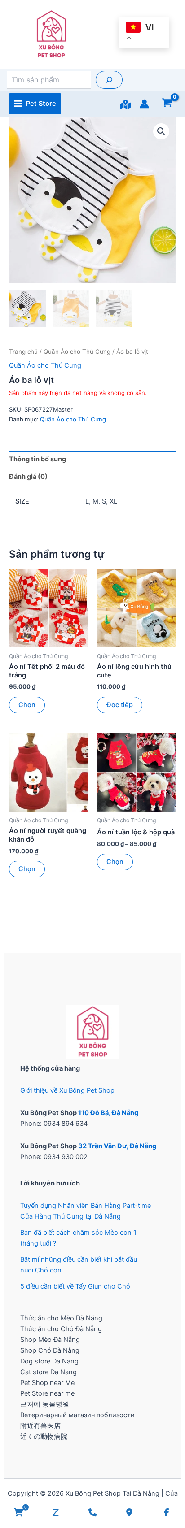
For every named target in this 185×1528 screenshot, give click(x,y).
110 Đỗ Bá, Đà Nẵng (108, 1113)
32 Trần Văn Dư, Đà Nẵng (117, 1146)
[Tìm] (109, 80)
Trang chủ (23, 351)
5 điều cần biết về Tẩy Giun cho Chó (75, 1286)
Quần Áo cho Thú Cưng (77, 351)
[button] (161, 131)
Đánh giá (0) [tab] (28, 477)
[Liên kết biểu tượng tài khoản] (144, 104)
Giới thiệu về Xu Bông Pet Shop (67, 1090)
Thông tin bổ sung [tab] (37, 459)
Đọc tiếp (119, 705)
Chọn (26, 705)
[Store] (125, 104)
